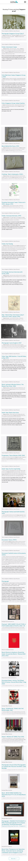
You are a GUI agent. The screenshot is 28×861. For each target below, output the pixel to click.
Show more (13, 858)
